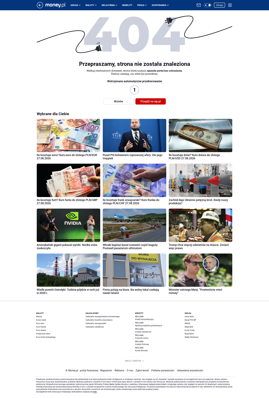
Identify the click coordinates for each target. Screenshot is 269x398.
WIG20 (187, 323)
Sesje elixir (189, 327)
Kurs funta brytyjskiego (46, 337)
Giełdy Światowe (191, 337)
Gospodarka (159, 5)
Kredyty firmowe (142, 344)
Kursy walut (41, 320)
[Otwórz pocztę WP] (198, 5)
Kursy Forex (190, 330)
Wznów (118, 101)
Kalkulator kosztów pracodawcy (99, 320)
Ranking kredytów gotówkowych (148, 326)
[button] (207, 5)
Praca (140, 5)
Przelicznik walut (43, 334)
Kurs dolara (41, 330)
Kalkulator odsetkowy (95, 327)
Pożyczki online (141, 338)
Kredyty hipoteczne (143, 332)
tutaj (95, 392)
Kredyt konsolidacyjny (144, 319)
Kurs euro (40, 323)
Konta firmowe (141, 350)
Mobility (127, 5)
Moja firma (108, 5)
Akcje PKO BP (190, 320)
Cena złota (189, 316)
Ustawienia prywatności (189, 370)
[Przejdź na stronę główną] (40, 7)
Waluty (89, 5)
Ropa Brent (189, 334)
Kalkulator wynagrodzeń (96, 323)
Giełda (74, 5)
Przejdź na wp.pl (150, 101)
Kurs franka (41, 327)
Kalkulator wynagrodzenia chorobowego (103, 316)
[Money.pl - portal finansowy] (58, 5)
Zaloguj (219, 5)
